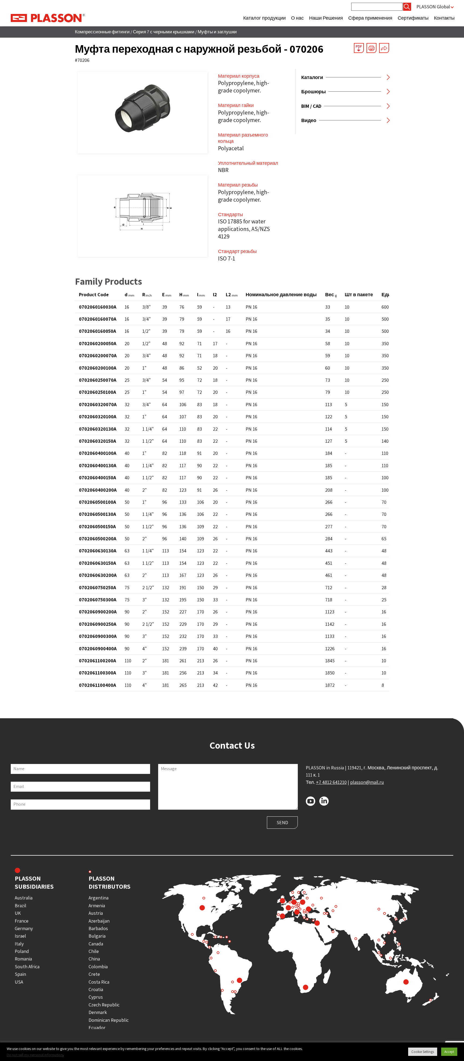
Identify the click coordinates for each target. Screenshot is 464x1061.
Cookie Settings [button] (422, 1051)
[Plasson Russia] (48, 18)
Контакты (444, 18)
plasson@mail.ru (367, 782)
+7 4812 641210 (331, 782)
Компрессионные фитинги (102, 32)
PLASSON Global (433, 6)
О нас (297, 18)
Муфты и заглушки (217, 32)
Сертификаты (413, 18)
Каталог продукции (264, 18)
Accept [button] (449, 1051)
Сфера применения (370, 18)
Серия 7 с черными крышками (163, 32)
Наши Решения (326, 18)
